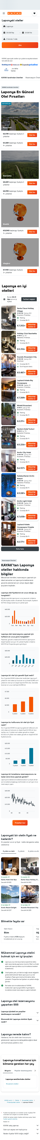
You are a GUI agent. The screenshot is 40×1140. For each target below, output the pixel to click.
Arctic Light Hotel (24, 501)
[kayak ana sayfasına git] (14, 13)
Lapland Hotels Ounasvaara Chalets (25, 525)
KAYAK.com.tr (8, 1100)
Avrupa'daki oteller (27, 1100)
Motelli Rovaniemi (24, 405)
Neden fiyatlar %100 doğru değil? (16, 1133)
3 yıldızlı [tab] (21, 851)
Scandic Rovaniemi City (27, 357)
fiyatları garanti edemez (10, 1119)
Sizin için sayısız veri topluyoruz (15, 1129)
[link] (20, 822)
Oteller (17, 1100)
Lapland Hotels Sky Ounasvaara (25, 381)
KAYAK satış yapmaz (11, 1125)
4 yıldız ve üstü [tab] (8, 851)
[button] (3, 13)
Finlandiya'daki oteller (13, 1102)
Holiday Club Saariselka (27, 333)
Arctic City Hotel (24, 452)
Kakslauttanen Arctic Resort (25, 477)
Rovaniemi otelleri (12, 1084)
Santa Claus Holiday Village (25, 309)
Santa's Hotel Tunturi (25, 429)
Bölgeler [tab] (8, 1071)
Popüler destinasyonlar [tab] (23, 1071)
